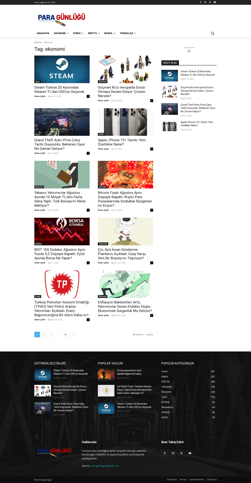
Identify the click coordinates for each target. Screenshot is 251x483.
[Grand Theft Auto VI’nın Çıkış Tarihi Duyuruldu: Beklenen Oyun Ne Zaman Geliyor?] (62, 122)
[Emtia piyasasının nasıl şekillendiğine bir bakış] (106, 374)
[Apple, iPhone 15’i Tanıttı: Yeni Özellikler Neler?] (125, 122)
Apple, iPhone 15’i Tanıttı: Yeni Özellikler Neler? (122, 142)
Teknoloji (103, 244)
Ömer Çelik (39, 96)
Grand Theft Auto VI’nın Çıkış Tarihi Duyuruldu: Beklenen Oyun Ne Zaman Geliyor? (59, 144)
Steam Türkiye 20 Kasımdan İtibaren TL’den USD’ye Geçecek (59, 89)
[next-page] (73, 334)
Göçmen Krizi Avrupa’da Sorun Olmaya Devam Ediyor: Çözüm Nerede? (121, 91)
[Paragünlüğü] (61, 19)
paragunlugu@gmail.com (105, 465)
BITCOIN (102, 187)
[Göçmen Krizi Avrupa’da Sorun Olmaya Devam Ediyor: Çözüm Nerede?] (125, 69)
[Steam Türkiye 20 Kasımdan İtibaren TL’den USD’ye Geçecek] (62, 69)
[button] (212, 33)
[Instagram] (205, 2)
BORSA (38, 244)
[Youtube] (215, 2)
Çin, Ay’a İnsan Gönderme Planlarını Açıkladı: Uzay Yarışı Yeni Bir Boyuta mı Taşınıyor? (122, 254)
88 (65, 334)
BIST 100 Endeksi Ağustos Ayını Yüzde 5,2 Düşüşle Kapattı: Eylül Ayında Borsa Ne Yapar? (59, 254)
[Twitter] (210, 2)
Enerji (37, 296)
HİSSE (101, 134)
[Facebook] (201, 2)
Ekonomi (102, 81)
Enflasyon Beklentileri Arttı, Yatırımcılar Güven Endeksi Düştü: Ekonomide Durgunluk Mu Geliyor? (125, 306)
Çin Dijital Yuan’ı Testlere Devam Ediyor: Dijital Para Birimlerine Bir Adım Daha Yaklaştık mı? (134, 389)
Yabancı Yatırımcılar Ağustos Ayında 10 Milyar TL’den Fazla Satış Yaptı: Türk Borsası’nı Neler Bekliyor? (60, 199)
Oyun (37, 81)
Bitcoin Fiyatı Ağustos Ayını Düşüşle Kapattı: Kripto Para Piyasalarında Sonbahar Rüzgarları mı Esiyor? (125, 199)
